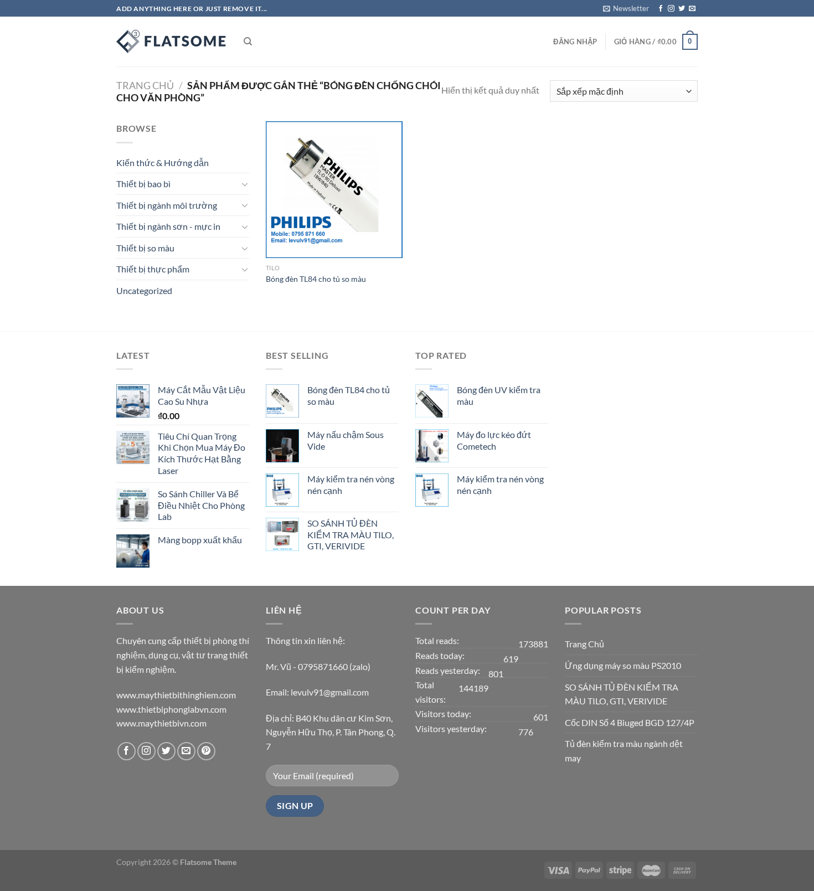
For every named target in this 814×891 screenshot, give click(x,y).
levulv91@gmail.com (330, 692)
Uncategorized (144, 290)
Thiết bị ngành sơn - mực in (168, 226)
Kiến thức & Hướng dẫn (162, 162)
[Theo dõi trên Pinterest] (206, 751)
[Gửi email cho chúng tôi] (692, 9)
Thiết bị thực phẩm (152, 269)
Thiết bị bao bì (143, 183)
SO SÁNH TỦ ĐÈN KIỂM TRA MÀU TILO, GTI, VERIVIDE (621, 694)
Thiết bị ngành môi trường (166, 205)
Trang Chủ (584, 643)
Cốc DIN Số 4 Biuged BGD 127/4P (629, 722)
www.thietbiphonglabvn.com (171, 709)
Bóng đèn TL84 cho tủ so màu (316, 279)
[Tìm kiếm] (248, 41)
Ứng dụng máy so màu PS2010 (623, 665)
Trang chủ (145, 85)
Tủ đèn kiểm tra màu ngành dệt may (624, 750)
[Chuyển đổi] (244, 183)
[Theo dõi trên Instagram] (671, 9)
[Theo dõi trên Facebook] (660, 9)
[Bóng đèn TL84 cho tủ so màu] (334, 189)
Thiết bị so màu (145, 248)
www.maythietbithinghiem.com (176, 694)
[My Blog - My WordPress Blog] (171, 41)
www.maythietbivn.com (161, 723)
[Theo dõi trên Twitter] (681, 9)
